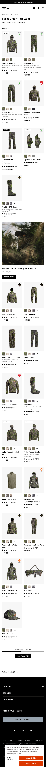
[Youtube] (31, 731)
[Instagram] (23, 731)
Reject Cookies (31, 764)
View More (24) (23, 656)
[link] (12, 54)
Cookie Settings (10, 759)
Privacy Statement (23, 740)
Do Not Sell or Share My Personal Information (19, 744)
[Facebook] (15, 731)
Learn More (9, 277)
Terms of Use (38, 740)
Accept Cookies (31, 758)
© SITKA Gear (8, 740)
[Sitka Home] (12, 8)
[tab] (23, 672)
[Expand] (43, 672)
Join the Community (23, 719)
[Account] (38, 8)
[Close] (42, 747)
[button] (3, 59)
